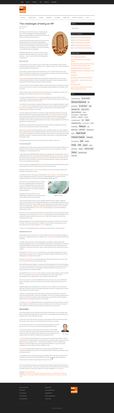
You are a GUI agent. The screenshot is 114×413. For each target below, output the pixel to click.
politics (90, 145)
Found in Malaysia (75, 114)
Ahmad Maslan (47, 71)
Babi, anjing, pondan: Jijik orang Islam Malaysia (81, 77)
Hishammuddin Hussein (76, 120)
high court (86, 117)
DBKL (28, 109)
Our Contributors (22, 393)
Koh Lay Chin (47, 373)
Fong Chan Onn (34, 273)
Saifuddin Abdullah (26, 130)
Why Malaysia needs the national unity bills (81, 68)
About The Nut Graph (23, 387)
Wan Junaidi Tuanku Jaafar (39, 207)
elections (84, 112)
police (85, 145)
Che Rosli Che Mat (42, 214)
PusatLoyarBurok (59, 368)
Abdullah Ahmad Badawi (76, 98)
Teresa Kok (22, 185)
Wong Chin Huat (82, 152)
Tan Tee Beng (29, 302)
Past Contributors (23, 395)
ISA (83, 120)
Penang (87, 141)
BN (88, 102)
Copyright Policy (48, 393)
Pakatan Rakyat (78, 137)
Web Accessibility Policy (50, 395)
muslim (73, 133)
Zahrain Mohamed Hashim (31, 259)
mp (40, 374)
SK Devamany (37, 97)
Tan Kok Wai (22, 338)
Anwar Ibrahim (86, 98)
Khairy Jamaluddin (86, 123)
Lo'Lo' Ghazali (53, 373)
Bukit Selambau (74, 106)
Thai (67, 157)
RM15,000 (37, 157)
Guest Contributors (23, 398)
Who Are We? (22, 390)
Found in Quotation (83, 114)
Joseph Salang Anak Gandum (55, 114)
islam (87, 120)
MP (31, 156)
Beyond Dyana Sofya (75, 84)
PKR (79, 145)
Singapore (47, 157)
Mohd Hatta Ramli (41, 94)
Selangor (81, 148)
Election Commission (76, 112)
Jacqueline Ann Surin (76, 123)
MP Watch (33, 371)
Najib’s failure (74, 75)
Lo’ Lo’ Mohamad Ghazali (25, 106)
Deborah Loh (75, 109)
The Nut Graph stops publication (83, 37)
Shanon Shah (89, 149)
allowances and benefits (57, 156)
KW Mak (92, 123)
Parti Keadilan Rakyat (75, 141)
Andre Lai (73, 48)
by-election (83, 106)
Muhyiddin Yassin (90, 129)
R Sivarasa (23, 348)
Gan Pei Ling (74, 117)
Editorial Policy (48, 387)
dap (90, 106)
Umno (74, 152)
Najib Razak (81, 133)
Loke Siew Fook (51, 236)
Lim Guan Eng (74, 126)
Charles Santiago (23, 78)
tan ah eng (56, 374)
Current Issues (27, 371)
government (80, 117)
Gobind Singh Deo (30, 252)
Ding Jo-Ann (85, 109)
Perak (74, 145)
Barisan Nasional (79, 102)
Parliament (90, 137)
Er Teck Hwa (43, 224)
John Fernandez (38, 169)
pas (81, 141)
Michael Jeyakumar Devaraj (53, 174)
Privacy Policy (48, 398)
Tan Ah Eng (65, 154)
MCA (88, 126)
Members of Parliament (61, 373)
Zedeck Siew (74, 155)
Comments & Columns (50, 390)
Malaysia (82, 126)
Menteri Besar (75, 129)
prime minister (74, 148)
